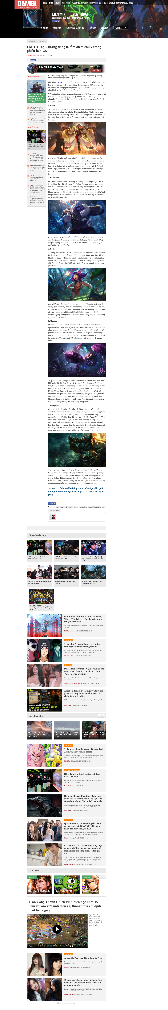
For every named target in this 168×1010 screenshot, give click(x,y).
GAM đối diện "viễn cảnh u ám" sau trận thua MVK (65, 558)
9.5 (64, 82)
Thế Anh (66, 631)
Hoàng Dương (68, 864)
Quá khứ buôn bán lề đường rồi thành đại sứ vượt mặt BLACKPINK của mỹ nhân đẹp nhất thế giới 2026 (83, 826)
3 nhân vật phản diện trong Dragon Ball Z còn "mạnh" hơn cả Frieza (83, 750)
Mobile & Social (76, 631)
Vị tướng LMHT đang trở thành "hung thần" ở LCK (92, 582)
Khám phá (86, 683)
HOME (45, 2)
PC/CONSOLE (76, 2)
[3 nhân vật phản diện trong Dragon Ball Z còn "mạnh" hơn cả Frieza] (44, 755)
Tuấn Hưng (67, 705)
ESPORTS (57, 2)
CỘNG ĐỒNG (57, 27)
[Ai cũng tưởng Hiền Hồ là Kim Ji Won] (44, 964)
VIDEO (131, 2)
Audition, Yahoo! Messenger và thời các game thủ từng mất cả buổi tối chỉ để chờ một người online (83, 693)
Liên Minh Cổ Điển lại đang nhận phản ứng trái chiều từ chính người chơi (41, 607)
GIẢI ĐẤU (93, 27)
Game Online (77, 705)
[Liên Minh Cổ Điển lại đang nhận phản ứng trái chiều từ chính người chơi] (41, 597)
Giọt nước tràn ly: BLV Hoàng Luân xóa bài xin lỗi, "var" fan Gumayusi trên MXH (36, 178)
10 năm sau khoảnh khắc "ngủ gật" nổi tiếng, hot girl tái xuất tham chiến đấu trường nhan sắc (83, 982)
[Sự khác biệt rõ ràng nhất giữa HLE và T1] (66, 572)
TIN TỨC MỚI (44, 27)
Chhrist (66, 838)
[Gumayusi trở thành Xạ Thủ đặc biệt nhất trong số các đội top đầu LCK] (93, 548)
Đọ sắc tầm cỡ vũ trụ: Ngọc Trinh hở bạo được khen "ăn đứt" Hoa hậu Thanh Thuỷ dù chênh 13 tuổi (84, 671)
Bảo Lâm (67, 656)
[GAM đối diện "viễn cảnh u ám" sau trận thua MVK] (66, 548)
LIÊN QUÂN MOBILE (122, 2)
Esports (42, 41)
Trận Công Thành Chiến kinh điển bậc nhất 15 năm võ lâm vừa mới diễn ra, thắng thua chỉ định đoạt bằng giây (65, 906)
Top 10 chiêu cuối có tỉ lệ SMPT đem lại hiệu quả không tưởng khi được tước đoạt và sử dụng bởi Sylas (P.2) (36, 98)
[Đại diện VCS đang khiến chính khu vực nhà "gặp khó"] (39, 572)
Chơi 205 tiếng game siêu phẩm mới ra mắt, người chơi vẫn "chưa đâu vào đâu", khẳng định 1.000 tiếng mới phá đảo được (37, 157)
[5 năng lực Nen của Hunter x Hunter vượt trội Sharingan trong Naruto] (44, 650)
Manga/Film (75, 656)
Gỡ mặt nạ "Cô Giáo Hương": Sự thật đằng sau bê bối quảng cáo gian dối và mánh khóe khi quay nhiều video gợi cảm (83, 849)
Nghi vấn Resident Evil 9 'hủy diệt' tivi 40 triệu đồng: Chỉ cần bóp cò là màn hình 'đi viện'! (37, 168)
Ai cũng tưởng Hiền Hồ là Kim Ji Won (83, 958)
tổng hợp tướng (54, 510)
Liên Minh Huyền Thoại (70, 14)
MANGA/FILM (93, 2)
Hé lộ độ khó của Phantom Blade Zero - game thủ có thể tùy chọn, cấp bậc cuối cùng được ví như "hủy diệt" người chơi (83, 798)
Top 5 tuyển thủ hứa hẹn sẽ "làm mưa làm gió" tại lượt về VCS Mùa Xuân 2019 (37, 120)
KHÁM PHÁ (84, 2)
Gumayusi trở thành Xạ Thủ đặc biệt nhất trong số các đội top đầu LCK (92, 558)
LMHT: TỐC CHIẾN (109, 2)
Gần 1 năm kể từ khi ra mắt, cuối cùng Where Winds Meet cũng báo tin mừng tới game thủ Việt (83, 619)
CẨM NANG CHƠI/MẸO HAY (76, 27)
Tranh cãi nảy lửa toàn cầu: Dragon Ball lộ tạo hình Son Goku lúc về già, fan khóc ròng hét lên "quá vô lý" (37, 200)
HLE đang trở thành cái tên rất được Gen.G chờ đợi (35, 146)
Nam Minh (67, 786)
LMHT (101, 2)
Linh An (66, 967)
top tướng (83, 507)
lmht (76, 507)
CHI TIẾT (96, 70)
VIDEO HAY (104, 27)
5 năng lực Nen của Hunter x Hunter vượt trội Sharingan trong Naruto (82, 645)
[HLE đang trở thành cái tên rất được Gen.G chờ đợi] (36, 136)
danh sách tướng (94, 507)
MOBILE (51, 2)
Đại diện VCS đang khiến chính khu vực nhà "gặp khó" (39, 582)
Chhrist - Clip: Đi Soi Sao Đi (73, 683)
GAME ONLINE (66, 2)
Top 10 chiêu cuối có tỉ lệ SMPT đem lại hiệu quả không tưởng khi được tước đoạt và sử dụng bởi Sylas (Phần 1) (37, 110)
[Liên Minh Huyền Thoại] (36, 13)
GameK (32, 41)
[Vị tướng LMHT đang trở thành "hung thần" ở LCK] (93, 572)
